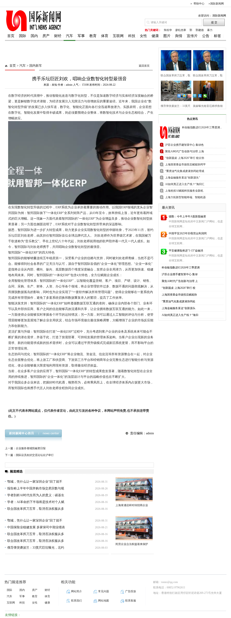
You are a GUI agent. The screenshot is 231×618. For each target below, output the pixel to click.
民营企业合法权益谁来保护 (132, 544)
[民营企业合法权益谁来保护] (134, 528)
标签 (217, 36)
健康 (155, 36)
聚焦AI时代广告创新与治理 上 (180, 281)
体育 (104, 36)
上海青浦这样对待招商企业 (132, 505)
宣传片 (192, 36)
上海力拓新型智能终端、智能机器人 (185, 198)
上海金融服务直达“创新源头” (182, 177)
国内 (34, 36)
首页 (10, 36)
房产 (46, 36)
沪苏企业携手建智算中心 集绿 (180, 274)
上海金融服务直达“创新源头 (178, 308)
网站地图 (103, 600)
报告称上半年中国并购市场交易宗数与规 (35, 488)
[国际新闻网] (33, 31)
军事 (81, 36)
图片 (167, 36)
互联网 (118, 36)
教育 (93, 36)
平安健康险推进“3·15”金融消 (186, 250)
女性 (143, 36)
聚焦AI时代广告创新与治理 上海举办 (184, 152)
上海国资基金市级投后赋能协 (179, 294)
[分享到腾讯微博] (195, 96)
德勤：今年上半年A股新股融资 (187, 216)
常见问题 (103, 591)
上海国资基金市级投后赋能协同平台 (185, 165)
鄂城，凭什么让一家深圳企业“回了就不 (34, 481)
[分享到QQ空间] (184, 96)
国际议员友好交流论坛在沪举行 (35, 455)
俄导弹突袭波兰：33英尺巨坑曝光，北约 (35, 547)
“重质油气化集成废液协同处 (178, 301)
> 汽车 (21, 65)
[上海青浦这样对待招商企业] (134, 489)
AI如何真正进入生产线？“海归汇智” (184, 185)
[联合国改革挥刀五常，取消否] (175, 59)
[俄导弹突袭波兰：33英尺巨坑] (175, 90)
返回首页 (144, 65)
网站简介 (76, 591)
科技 (131, 36)
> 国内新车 (34, 65)
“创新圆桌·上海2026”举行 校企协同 (184, 158)
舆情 (178, 36)
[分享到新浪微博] (190, 96)
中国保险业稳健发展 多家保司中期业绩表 (36, 527)
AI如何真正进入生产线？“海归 (180, 315)
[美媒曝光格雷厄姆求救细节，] (207, 90)
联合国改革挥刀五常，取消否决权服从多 (35, 508)
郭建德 (200, 30)
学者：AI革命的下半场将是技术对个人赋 (35, 502)
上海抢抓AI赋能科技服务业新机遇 (184, 191)
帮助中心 (199, 3)
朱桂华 (168, 30)
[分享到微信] (205, 96)
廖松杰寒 (180, 30)
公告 (205, 36)
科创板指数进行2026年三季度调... (202, 127)
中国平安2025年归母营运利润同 (188, 233)
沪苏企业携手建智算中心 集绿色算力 (184, 145)
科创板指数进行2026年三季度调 (181, 267)
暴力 (210, 30)
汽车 (69, 36)
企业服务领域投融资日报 (31, 448)
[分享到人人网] (200, 96)
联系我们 (76, 600)
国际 (22, 36)
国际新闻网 (217, 3)
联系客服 (130, 600)
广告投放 (130, 591)
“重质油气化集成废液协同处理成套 (184, 171)
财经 (57, 36)
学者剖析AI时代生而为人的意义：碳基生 (35, 495)
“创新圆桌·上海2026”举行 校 (178, 287)
